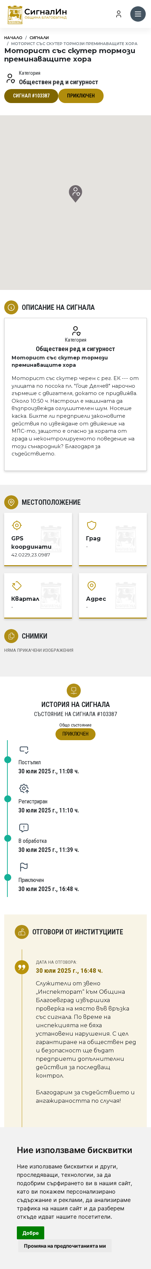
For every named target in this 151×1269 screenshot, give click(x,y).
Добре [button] (30, 1233)
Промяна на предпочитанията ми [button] (65, 1246)
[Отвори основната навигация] (138, 14)
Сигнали (39, 37)
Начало (13, 37)
